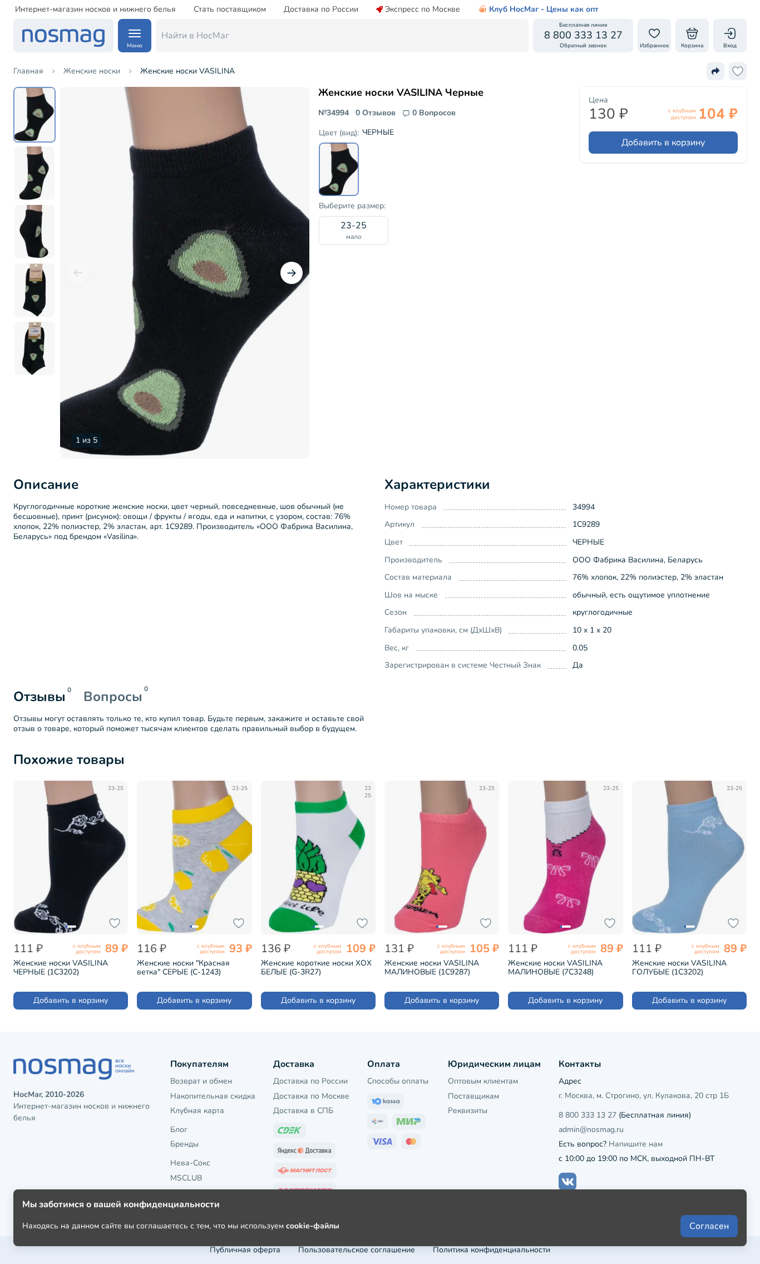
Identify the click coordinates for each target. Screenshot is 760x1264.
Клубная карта (197, 1110)
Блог (178, 1129)
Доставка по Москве (311, 1096)
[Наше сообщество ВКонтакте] (567, 1181)
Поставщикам (473, 1096)
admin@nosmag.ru (591, 1129)
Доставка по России (321, 9)
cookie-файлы (312, 1226)
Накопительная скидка (212, 1096)
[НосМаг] (63, 35)
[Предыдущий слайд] (78, 273)
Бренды (184, 1144)
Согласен (709, 1226)
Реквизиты (467, 1110)
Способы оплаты (397, 1081)
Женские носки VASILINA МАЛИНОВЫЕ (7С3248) (555, 968)
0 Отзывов (376, 113)
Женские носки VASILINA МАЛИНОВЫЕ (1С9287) (431, 968)
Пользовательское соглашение (356, 1250)
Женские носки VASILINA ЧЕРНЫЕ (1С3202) (60, 968)
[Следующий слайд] (291, 273)
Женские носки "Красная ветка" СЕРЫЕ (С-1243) (183, 968)
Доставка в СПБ (303, 1110)
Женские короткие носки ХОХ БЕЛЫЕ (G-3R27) (316, 968)
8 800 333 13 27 (587, 1115)
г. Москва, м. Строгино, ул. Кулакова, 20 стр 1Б (644, 1095)
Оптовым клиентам (483, 1081)
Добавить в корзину (663, 142)
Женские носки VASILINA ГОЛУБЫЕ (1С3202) (679, 968)
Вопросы (112, 697)
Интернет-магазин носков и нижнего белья (95, 9)
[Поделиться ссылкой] (715, 71)
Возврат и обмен (201, 1081)
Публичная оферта (245, 1250)
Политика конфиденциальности (491, 1250)
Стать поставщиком (230, 9)
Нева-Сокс (190, 1163)
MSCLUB (186, 1178)
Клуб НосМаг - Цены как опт (544, 9)
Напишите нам (636, 1144)
